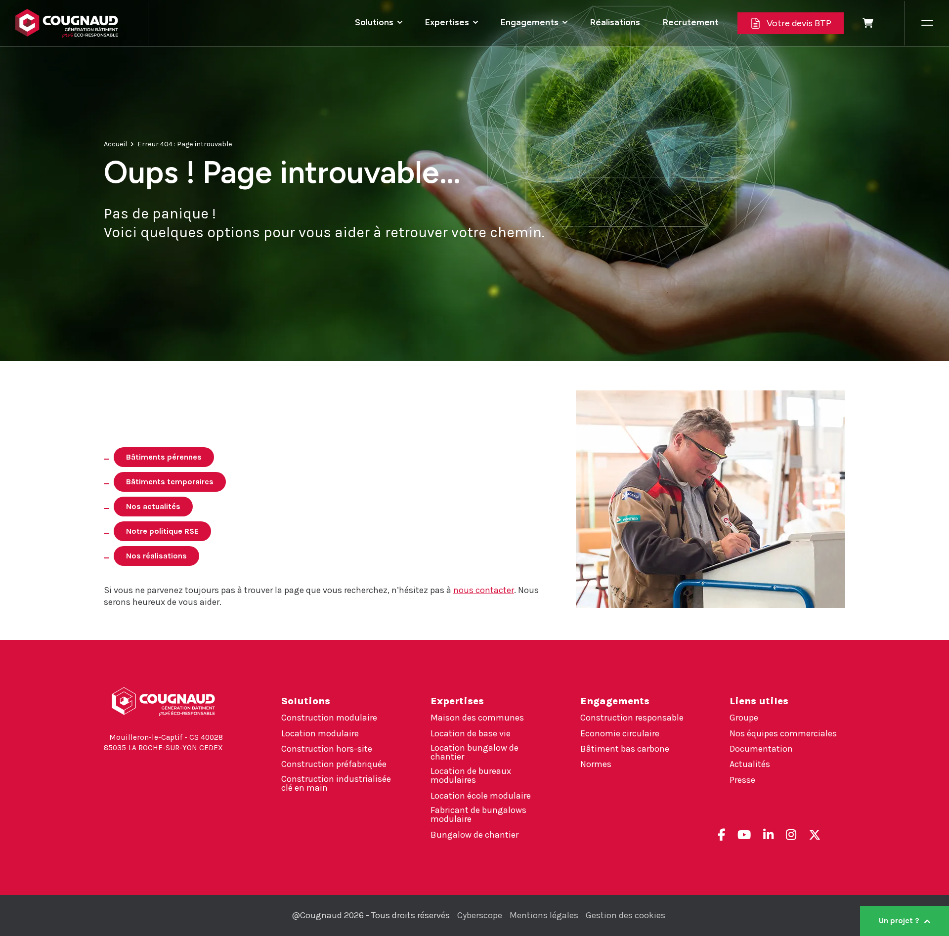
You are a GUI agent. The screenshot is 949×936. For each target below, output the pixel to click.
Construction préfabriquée (334, 764)
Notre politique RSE (162, 531)
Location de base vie (471, 733)
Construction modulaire (329, 717)
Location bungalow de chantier (474, 752)
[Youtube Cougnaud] (744, 835)
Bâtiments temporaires (170, 481)
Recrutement (691, 22)
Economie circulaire (619, 733)
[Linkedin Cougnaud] (768, 835)
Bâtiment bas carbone (624, 748)
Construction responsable (632, 717)
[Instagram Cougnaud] (791, 835)
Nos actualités (153, 506)
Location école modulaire (481, 795)
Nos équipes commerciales (783, 733)
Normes (595, 764)
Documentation (761, 748)
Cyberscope (479, 915)
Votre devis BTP (799, 23)
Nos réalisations (156, 555)
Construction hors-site (326, 748)
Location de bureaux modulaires (471, 775)
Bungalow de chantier (474, 834)
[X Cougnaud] (814, 835)
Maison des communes (477, 717)
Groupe (744, 717)
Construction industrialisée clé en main (336, 783)
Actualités (750, 764)
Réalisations (615, 22)
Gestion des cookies (625, 915)
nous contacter (483, 590)
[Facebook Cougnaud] (721, 835)
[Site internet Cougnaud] (74, 23)
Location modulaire (320, 733)
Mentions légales (544, 915)
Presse (742, 779)
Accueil (115, 144)
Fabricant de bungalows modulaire (478, 814)
